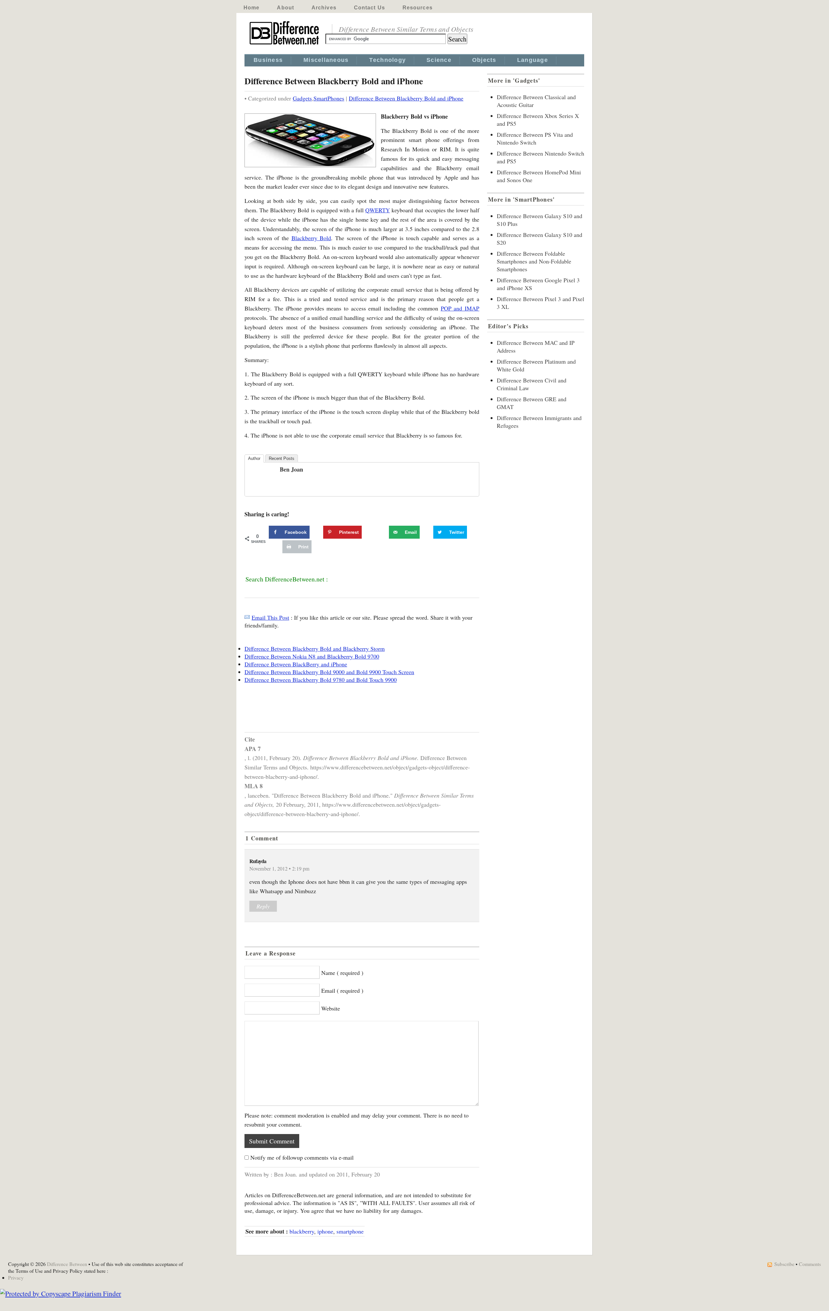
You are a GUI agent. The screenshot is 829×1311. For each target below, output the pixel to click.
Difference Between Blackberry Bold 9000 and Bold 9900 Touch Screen (329, 672)
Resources (418, 7)
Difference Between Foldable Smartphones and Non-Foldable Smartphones (534, 261)
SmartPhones (328, 98)
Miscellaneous (325, 60)
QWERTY (377, 210)
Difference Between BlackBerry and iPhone (295, 664)
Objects (484, 60)
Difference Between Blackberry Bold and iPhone (406, 98)
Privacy (16, 1277)
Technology (387, 60)
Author (254, 458)
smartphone (350, 1231)
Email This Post (270, 617)
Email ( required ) (342, 990)
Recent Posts (281, 458)
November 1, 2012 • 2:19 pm (279, 868)
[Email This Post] (247, 617)
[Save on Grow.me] (381, 532)
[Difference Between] (284, 45)
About (285, 7)
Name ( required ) (342, 973)
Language (532, 60)
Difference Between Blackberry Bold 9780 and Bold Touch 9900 (320, 680)
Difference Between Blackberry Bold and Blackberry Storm (314, 648)
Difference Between (67, 1263)
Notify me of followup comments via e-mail (302, 1157)
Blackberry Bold (311, 238)
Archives (324, 7)
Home (251, 7)
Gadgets (302, 98)
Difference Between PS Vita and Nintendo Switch (535, 138)
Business (268, 60)
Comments (810, 1263)
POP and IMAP (460, 308)
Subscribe (784, 1263)
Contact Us (369, 7)
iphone (325, 1231)
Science (438, 60)
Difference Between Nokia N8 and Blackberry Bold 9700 (311, 656)
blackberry (302, 1231)
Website (330, 1008)
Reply (263, 906)
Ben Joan (291, 469)
